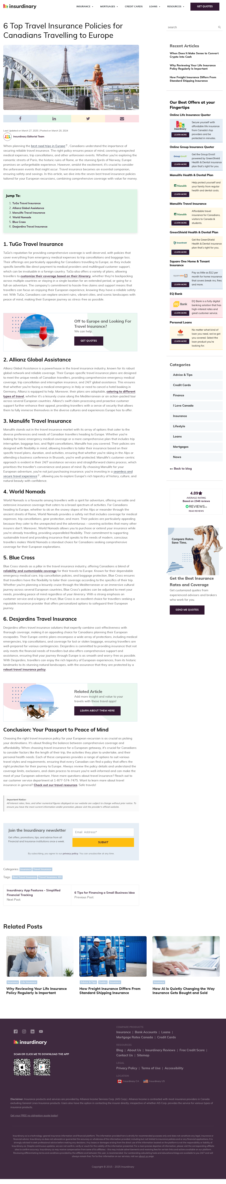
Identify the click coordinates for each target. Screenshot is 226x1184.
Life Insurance (28, 982)
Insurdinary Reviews (160, 1050)
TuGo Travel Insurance (26, 203)
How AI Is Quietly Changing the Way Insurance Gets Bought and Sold (184, 991)
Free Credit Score (192, 1050)
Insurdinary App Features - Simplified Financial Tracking (33, 893)
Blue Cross (19, 222)
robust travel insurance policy (24, 669)
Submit (103, 842)
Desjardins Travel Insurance (29, 226)
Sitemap (143, 1055)
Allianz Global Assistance (28, 208)
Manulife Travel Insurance (28, 212)
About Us (134, 1050)
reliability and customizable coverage (30, 571)
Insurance (83, 6)
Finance (178, 395)
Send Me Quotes (187, 610)
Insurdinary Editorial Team (28, 136)
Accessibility (174, 1068)
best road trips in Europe (48, 146)
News (177, 457)
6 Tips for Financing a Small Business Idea (104, 892)
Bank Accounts (146, 1032)
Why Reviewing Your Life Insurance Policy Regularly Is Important (193, 67)
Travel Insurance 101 (50, 877)
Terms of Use (150, 1068)
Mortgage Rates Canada (134, 1037)
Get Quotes (205, 6)
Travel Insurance (42, 869)
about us (143, 1156)
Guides (103, 982)
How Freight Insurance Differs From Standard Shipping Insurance (193, 79)
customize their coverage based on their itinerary (56, 276)
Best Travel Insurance (25, 877)
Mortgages (107, 6)
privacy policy (70, 853)
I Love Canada (183, 405)
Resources (174, 6)
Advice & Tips (182, 375)
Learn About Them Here (97, 710)
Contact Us (124, 1055)
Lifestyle (179, 426)
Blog (119, 1050)
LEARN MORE (180, 135)
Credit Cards (134, 6)
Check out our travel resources (55, 785)
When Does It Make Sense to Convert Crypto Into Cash (194, 55)
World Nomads (21, 217)
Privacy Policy (126, 1068)
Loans (153, 6)
